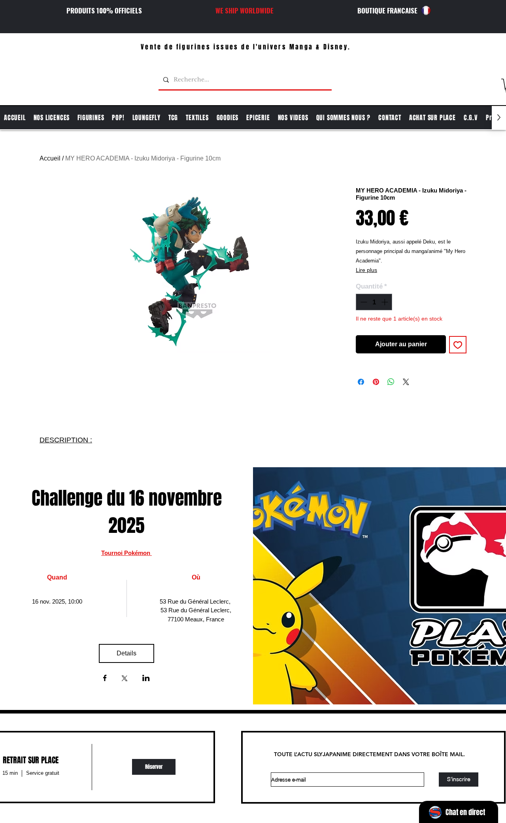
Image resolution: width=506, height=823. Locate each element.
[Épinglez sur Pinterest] (376, 382)
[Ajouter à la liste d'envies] (457, 344)
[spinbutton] (374, 302)
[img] (153, 767)
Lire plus (366, 270)
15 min (10, 773)
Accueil (50, 158)
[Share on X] (406, 382)
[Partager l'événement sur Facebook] (105, 679)
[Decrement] (363, 302)
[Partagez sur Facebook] (361, 382)
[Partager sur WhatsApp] (391, 382)
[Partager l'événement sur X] (124, 679)
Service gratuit (42, 773)
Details (126, 653)
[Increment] (385, 302)
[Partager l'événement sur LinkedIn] (146, 679)
